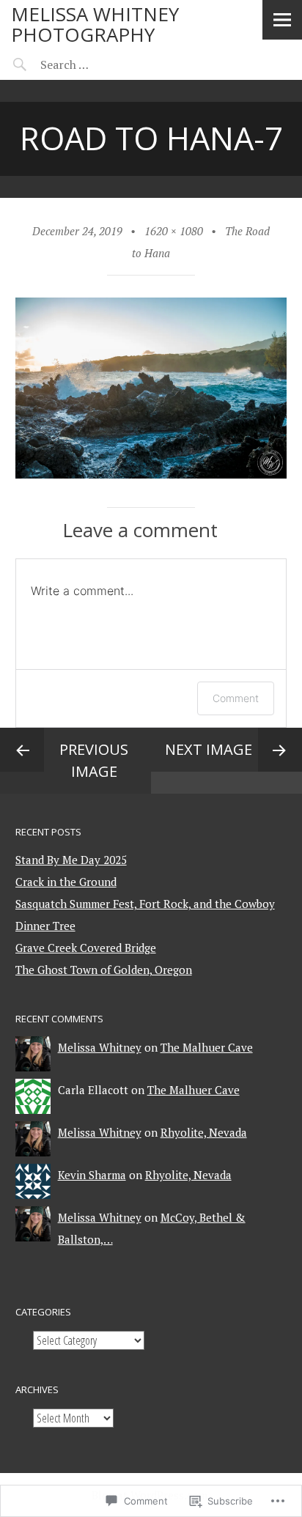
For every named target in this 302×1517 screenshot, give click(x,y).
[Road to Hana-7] (151, 474)
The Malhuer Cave (207, 1047)
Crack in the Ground (66, 881)
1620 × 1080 (173, 231)
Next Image (208, 749)
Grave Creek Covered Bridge (85, 947)
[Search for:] (101, 64)
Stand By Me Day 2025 (71, 859)
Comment (236, 698)
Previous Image (93, 760)
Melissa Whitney (99, 1047)
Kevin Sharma (92, 1174)
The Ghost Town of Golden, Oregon (103, 969)
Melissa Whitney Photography (95, 24)
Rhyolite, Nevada (204, 1132)
